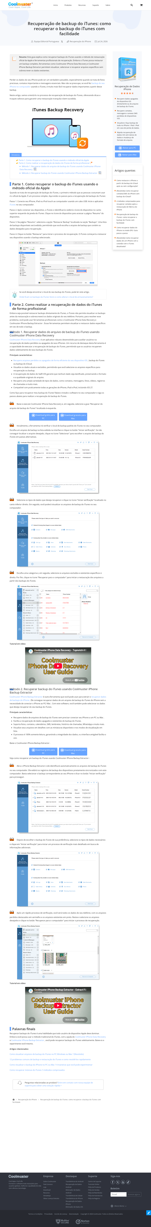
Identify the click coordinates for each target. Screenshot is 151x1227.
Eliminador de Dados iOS (74, 1207)
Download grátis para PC (45, 417)
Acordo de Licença (60, 1214)
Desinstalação (74, 1214)
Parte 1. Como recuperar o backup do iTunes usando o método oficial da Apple (54, 160)
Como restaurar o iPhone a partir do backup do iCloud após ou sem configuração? (127, 183)
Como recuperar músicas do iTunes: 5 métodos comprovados (37, 1070)
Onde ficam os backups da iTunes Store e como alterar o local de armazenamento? (56, 297)
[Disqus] (59, 1142)
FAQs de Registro (94, 1198)
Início (55, 5)
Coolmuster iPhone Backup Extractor (26, 697)
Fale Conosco (48, 1184)
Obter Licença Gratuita (51, 1198)
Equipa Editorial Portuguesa (46, 41)
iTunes (13, 204)
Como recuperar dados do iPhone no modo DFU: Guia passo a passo (127, 230)
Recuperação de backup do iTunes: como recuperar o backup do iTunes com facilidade (127, 218)
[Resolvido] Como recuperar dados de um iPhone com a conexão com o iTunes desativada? (128, 242)
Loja (44, 1187)
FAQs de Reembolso (95, 1193)
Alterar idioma (119, 1206)
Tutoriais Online (93, 1184)
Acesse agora (134, 1194)
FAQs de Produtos (94, 1187)
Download (46, 1190)
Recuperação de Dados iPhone (127, 88)
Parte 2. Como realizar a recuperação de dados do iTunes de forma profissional (54, 163)
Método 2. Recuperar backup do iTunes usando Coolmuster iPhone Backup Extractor (59, 173)
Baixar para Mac (129, 154)
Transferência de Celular (74, 1196)
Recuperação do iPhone (80, 41)
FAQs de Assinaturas (95, 1196)
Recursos (46, 1193)
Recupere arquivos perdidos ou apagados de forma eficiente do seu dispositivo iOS (50, 360)
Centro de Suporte (94, 1181)
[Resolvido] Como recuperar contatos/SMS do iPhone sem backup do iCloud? (128, 194)
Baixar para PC (129, 147)
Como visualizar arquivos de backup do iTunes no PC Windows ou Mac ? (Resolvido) (47, 1054)
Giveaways (47, 1196)
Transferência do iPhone (74, 1198)
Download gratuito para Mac (75, 417)
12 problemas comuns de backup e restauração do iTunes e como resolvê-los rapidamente (50, 1059)
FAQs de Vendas (93, 1190)
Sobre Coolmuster (49, 1181)
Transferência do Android (74, 1181)
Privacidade (48, 1214)
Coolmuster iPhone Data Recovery (25, 339)
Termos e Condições (35, 1214)
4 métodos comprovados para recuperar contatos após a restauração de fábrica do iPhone (128, 205)
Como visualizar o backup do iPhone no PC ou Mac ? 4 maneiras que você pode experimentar (51, 1064)
